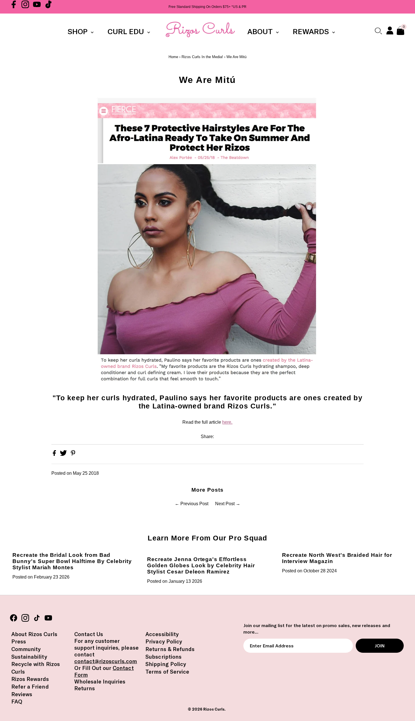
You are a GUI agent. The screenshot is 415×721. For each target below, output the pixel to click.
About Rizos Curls (34, 634)
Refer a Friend (30, 686)
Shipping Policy (165, 664)
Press (18, 641)
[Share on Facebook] (55, 454)
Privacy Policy (163, 641)
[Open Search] (378, 31)
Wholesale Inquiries (100, 681)
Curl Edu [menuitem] (127, 31)
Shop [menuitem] (78, 31)
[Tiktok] (48, 7)
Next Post (225, 503)
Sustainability (29, 656)
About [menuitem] (261, 31)
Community (26, 649)
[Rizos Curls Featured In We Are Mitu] (207, 240)
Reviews (21, 694)
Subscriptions (163, 656)
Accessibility (162, 634)
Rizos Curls (213, 709)
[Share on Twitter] (64, 454)
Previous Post (194, 503)
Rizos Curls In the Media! (202, 57)
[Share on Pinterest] (73, 454)
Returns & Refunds (170, 649)
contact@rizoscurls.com (105, 661)
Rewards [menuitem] (312, 31)
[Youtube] (37, 7)
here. (227, 422)
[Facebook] (13, 7)
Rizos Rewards (30, 679)
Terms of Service (167, 671)
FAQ (16, 701)
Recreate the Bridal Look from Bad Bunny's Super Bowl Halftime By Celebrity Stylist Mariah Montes (72, 561)
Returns (84, 688)
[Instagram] (25, 7)
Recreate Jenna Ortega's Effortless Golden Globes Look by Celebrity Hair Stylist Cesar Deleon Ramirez (201, 565)
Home (173, 57)
